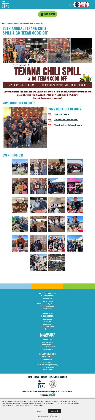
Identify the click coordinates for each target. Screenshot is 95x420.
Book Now (49, 14)
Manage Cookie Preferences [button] (47, 416)
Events (9, 23)
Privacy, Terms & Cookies (58, 377)
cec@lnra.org (47, 349)
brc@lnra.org (47, 308)
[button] (47, 63)
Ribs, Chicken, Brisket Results (68, 125)
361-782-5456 (47, 301)
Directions (70, 4)
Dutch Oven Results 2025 (66, 120)
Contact (36, 377)
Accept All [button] (54, 411)
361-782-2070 (47, 342)
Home (3, 23)
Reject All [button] (40, 411)
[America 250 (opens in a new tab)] (82, 4)
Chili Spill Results (62, 114)
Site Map (44, 377)
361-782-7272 (48, 362)
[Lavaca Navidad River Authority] (5, 4)
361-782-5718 (47, 322)
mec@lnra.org (47, 369)
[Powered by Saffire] (52, 394)
